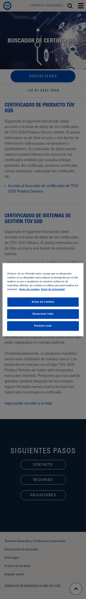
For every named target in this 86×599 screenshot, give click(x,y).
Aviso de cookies (29, 289)
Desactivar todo (43, 313)
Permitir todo (43, 325)
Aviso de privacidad (53, 289)
